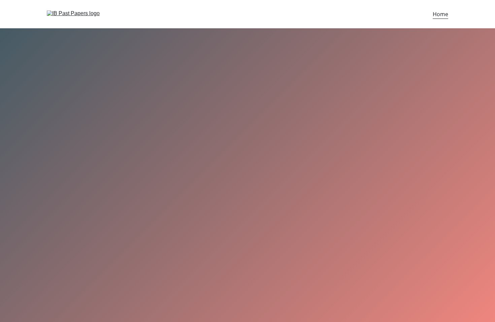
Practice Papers (74, 183)
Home (440, 14)
